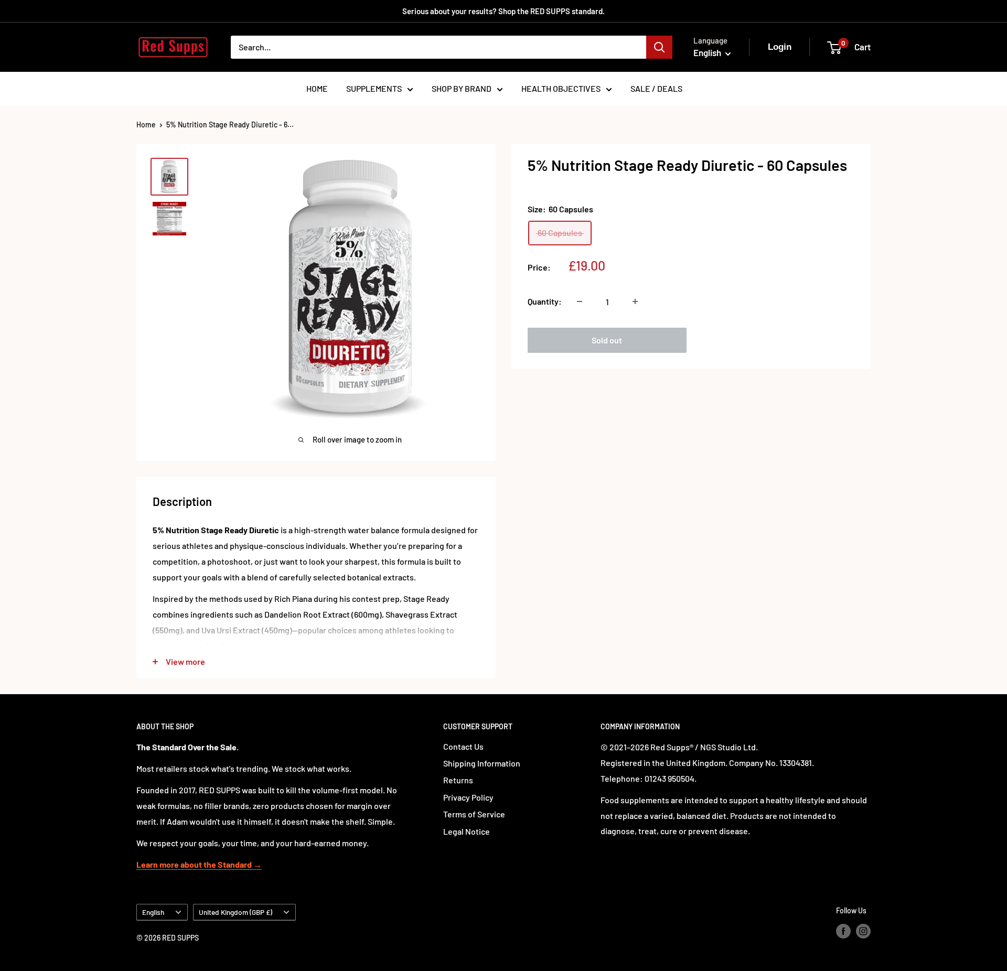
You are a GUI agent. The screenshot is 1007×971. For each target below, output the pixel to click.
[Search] (659, 47)
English (153, 912)
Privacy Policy (468, 797)
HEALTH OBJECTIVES (561, 88)
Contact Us (463, 746)
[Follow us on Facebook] (843, 930)
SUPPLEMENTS (374, 88)
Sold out (607, 340)
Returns (458, 780)
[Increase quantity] (635, 301)
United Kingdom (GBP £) (235, 912)
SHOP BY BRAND (461, 88)
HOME (317, 88)
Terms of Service (474, 814)
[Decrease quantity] (580, 301)
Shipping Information (481, 763)
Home (146, 124)
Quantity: (545, 301)
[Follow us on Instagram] (863, 930)
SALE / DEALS (656, 88)
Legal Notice (466, 831)
